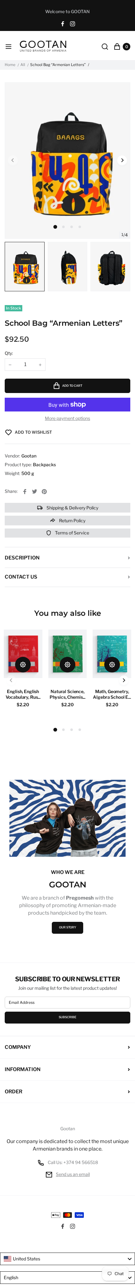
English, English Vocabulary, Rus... (23, 694)
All (22, 65)
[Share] (24, 491)
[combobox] (67, 1259)
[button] (63, 227)
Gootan (67, 1128)
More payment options (67, 418)
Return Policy (71, 520)
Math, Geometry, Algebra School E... (112, 694)
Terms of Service (71, 532)
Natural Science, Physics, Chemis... (67, 694)
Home (10, 65)
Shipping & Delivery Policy (72, 507)
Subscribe (67, 1017)
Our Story (67, 927)
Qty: (9, 353)
